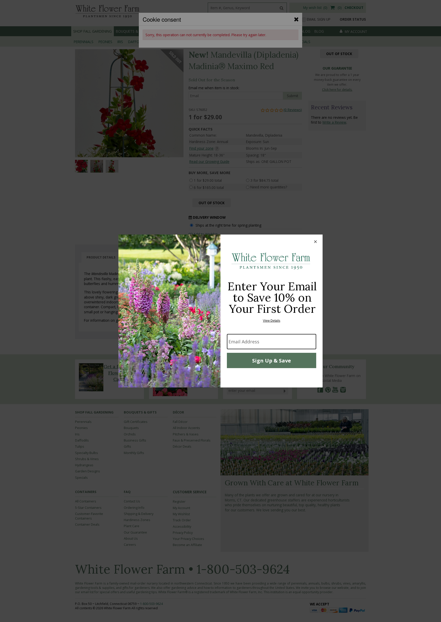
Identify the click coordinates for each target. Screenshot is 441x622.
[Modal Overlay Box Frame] (220, 311)
